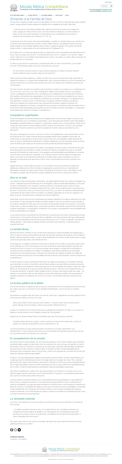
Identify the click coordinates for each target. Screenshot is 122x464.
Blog (67, 15)
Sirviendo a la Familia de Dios (31, 19)
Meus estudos (108, 2)
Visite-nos (58, 15)
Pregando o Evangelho (18, 439)
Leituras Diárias (46, 15)
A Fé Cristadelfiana (17, 15)
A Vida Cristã (32, 15)
